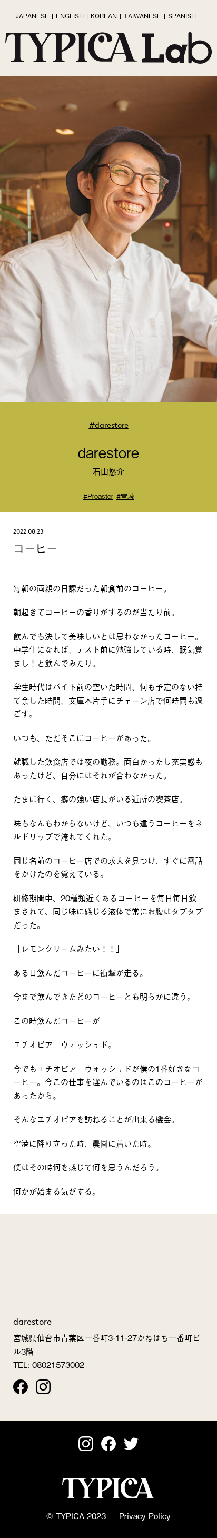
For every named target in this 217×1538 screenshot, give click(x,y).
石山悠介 (108, 471)
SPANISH (182, 16)
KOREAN (104, 16)
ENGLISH (70, 16)
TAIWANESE (142, 16)
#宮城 (125, 496)
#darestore (109, 424)
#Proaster (98, 496)
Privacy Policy (145, 1515)
